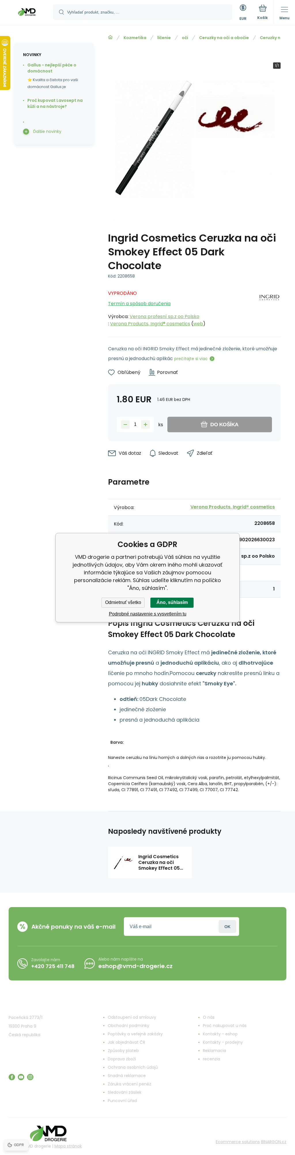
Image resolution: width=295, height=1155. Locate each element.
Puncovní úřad (122, 1101)
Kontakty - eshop (220, 1034)
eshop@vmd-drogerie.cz (135, 966)
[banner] (27, 13)
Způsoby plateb (123, 1050)
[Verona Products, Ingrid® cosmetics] (269, 306)
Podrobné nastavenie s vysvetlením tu (147, 613)
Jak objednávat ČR (126, 1042)
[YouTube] (21, 1077)
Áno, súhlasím (172, 602)
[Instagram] (30, 1077)
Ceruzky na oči (275, 38)
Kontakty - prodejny (223, 1042)
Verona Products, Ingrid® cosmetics (150, 323)
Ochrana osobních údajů (133, 1067)
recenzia (211, 1059)
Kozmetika (135, 38)
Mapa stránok (68, 1146)
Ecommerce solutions (238, 1142)
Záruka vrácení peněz (129, 1084)
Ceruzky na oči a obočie (224, 38)
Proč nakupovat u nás (225, 1025)
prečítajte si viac (191, 359)
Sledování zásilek (124, 1092)
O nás (209, 1017)
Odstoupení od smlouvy (132, 1017)
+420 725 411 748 (53, 966)
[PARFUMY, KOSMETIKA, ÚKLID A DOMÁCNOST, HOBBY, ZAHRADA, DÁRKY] (110, 37)
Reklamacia (214, 1050)
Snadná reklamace (127, 1075)
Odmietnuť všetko (123, 602)
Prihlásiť (227, 926)
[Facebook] (12, 1077)
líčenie (164, 38)
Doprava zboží (122, 1059)
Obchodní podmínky (128, 1025)
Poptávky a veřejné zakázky (135, 1034)
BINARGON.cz (273, 1142)
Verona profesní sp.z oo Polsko (164, 316)
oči (185, 38)
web (198, 323)
